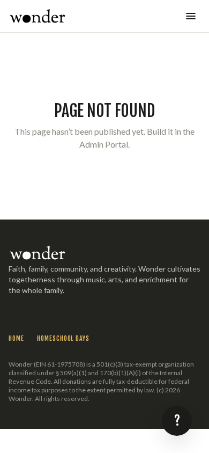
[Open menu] (190, 16)
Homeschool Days (63, 338)
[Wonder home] (37, 16)
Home (16, 338)
